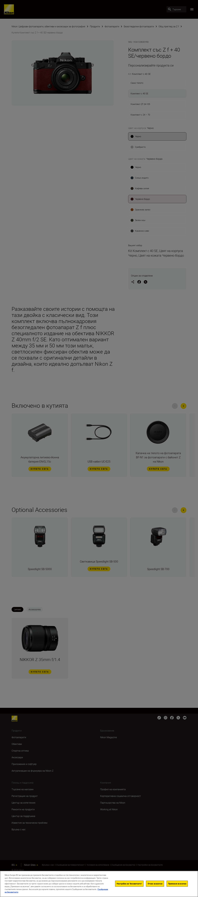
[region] (99, 884)
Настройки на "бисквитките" (129, 883)
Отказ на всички (155, 883)
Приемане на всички (177, 883)
